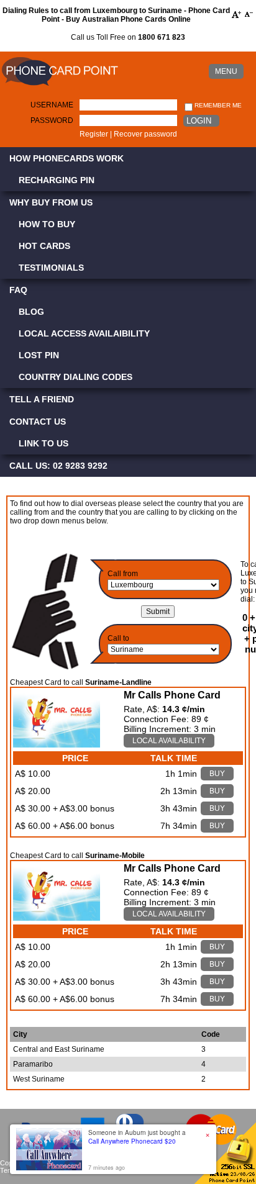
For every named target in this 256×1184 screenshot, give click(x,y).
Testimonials (51, 268)
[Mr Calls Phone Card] (56, 744)
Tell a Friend (41, 399)
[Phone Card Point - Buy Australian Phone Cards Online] (59, 86)
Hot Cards (44, 246)
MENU (226, 71)
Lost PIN (39, 355)
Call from (122, 573)
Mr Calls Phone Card (172, 695)
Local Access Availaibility (84, 333)
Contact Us (37, 422)
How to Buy (47, 224)
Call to (118, 638)
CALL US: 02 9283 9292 (58, 466)
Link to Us (43, 443)
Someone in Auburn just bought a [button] (137, 1137)
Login (198, 120)
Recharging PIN (56, 180)
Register (94, 134)
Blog (31, 312)
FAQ (18, 290)
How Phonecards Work (66, 158)
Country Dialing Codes (75, 377)
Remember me (217, 105)
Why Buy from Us (51, 202)
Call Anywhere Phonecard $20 (132, 1141)
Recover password (145, 134)
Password (51, 120)
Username (51, 105)
